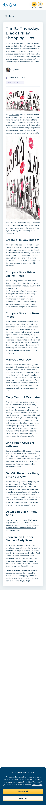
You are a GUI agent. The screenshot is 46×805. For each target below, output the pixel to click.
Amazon (12, 291)
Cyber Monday (27, 566)
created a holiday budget (22, 255)
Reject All (23, 798)
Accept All (23, 791)
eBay (22, 291)
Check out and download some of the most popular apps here (22, 527)
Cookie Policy (37, 785)
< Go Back (9, 16)
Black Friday (14, 115)
